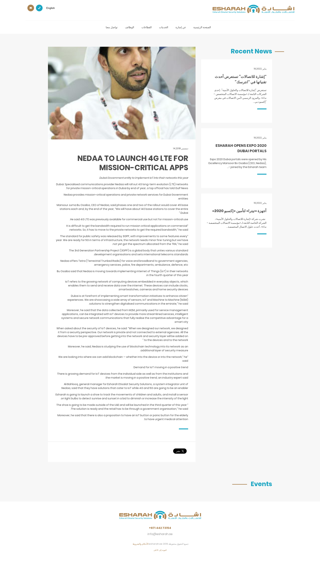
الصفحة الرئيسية (202, 27)
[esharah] (160, 517)
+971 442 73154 (160, 528)
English (50, 7)
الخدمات (163, 27)
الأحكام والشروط (141, 543)
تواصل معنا (112, 27)
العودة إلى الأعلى (160, 550)
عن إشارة (181, 27)
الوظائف (129, 27)
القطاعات (146, 27)
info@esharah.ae (160, 534)
